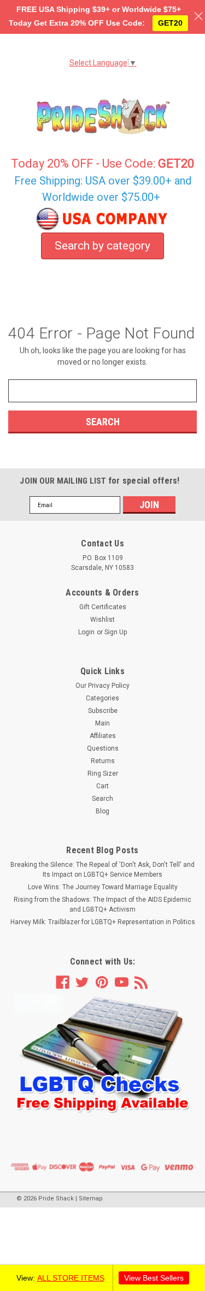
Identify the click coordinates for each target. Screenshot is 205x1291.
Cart (102, 786)
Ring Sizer (102, 773)
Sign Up (115, 632)
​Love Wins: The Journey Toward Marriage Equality (103, 887)
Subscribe (103, 711)
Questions (103, 748)
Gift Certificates (102, 607)
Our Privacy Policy (102, 685)
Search (102, 798)
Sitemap (91, 1198)
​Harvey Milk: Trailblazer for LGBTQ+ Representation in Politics (102, 922)
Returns (103, 761)
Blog (102, 811)
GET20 (170, 23)
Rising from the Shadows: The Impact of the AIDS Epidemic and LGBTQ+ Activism (102, 904)
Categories (102, 698)
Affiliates (103, 736)
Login (86, 632)
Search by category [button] (102, 245)
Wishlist (102, 619)
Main (102, 723)
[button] (102, 1054)
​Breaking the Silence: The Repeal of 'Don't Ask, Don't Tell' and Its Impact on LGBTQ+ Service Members (102, 869)
